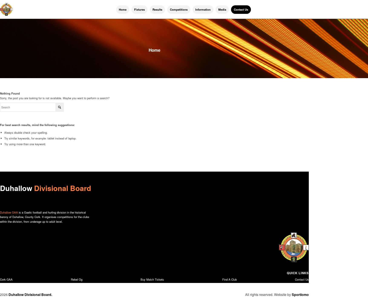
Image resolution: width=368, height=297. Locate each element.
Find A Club (229, 279)
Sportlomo (300, 294)
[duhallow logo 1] (6, 9)
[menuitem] (122, 9)
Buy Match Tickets (152, 279)
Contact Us (302, 279)
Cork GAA (6, 279)
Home (154, 50)
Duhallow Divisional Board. (30, 294)
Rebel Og (76, 279)
